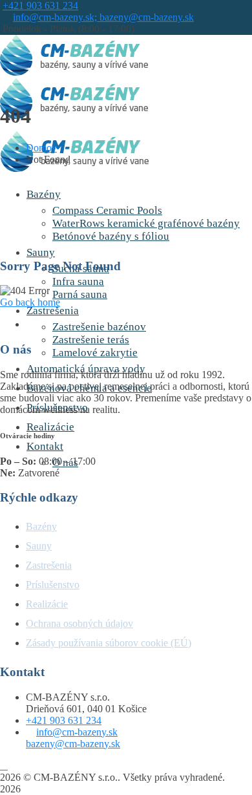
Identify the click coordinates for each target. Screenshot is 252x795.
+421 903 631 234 (40, 5)
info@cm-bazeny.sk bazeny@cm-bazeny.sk (73, 737)
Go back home (30, 302)
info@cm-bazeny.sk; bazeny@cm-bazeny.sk (103, 17)
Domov (41, 147)
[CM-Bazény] (74, 72)
